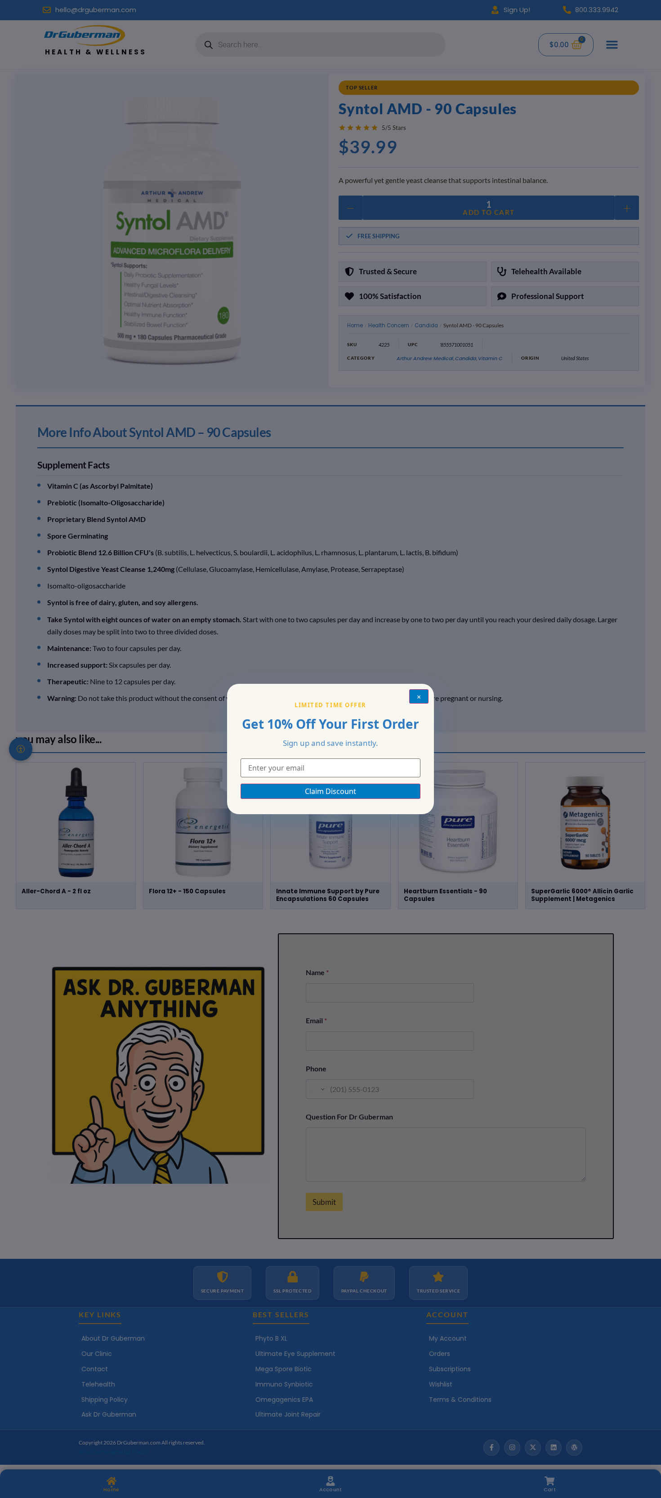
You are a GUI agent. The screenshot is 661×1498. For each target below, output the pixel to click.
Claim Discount (330, 791)
